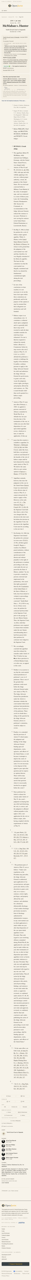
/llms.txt (4, 1257)
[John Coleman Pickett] (3, 1154)
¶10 (12, 439)
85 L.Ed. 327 (21, 1077)
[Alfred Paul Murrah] (3, 1141)
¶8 (12, 315)
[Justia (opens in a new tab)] (21, 1222)
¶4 (12, 146)
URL (5, 1106)
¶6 (12, 229)
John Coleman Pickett (11, 1153)
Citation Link (14, 1106)
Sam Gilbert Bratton (11, 1149)
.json (9, 1190)
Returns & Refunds (7, 1273)
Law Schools (5, 1239)
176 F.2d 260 (18, 447)
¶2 (12, 110)
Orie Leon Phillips (10, 1144)
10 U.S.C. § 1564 (11, 57)
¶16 (12, 791)
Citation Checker (6, 1248)
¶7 (12, 284)
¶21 (12, 1083)
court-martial (5, 1182)
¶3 (12, 128)
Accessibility (18, 1271)
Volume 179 (11, 17)
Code (3, 1231)
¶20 (12, 1048)
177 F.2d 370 (23, 474)
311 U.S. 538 (18, 1075)
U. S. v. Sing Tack (20, 848)
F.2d (16, 17)
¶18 (12, 848)
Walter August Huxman (12, 1157)
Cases (3, 1229)
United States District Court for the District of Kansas (21, 241)
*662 (8, 169)
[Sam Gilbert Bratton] (3, 1150)
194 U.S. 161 (18, 1086)
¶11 (12, 477)
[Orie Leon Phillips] (3, 1145)
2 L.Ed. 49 (24, 507)
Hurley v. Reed (21, 80)
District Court (24, 661)
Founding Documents (7, 1243)
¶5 (12, 152)
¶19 (12, 864)
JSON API (4, 1259)
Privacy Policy (5, 1275)
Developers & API (6, 1254)
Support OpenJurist (15, 1264)
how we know (10, 68)
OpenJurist (4, 17)
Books (3, 1246)
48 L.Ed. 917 (18, 853)
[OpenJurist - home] (15, 5)
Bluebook (25, 1106)
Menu (5, 10)
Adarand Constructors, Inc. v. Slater (16, 82)
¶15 (12, 731)
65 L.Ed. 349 (18, 1068)
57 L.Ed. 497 (24, 842)
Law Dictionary (6, 1233)
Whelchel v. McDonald (21, 445)
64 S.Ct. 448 (24, 835)
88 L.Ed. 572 (18, 837)
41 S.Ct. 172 (23, 1065)
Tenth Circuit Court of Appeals (15, 30)
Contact (26, 1271)
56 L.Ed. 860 (21, 1058)
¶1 (12, 105)
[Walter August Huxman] (3, 1158)
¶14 (12, 669)
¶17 (12, 832)
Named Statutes (6, 1241)
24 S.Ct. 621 (23, 851)
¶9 (12, 401)
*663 (8, 439)
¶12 (12, 532)
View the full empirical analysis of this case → (14, 100)
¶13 (12, 646)
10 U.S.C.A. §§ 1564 (22, 170)
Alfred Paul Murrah (11, 1140)
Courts (3, 1237)
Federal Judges (6, 1235)
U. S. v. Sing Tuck (22, 1084)
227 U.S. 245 (21, 840)
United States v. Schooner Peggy (18, 63)
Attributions (17, 1273)
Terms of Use (25, 1273)
